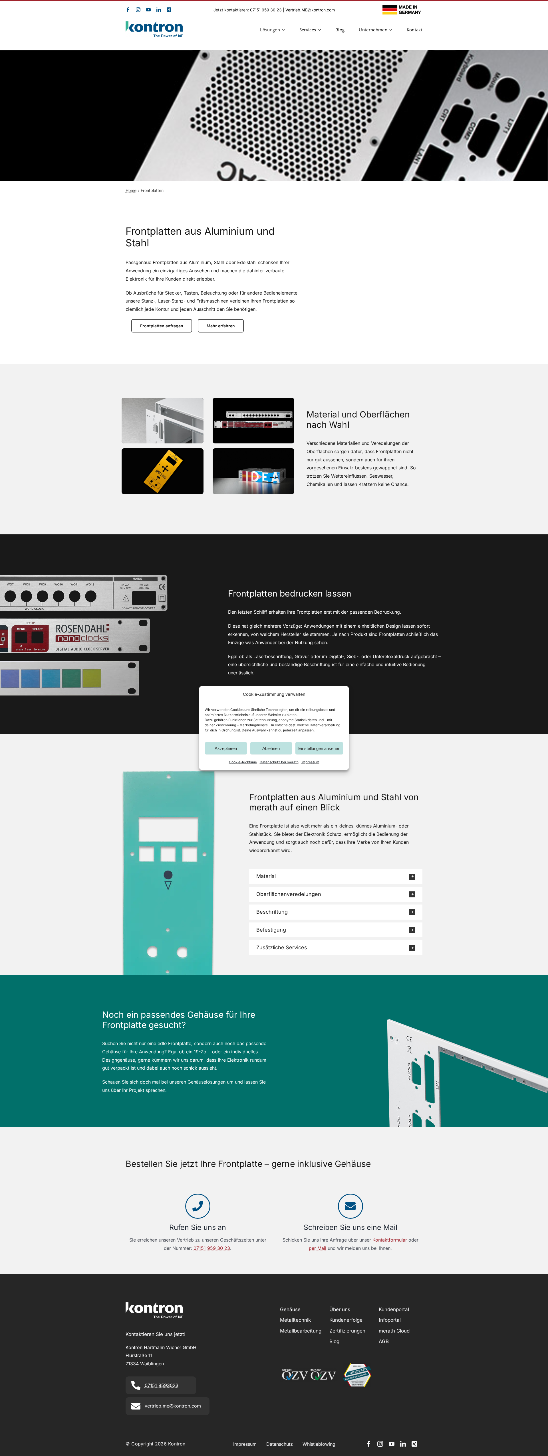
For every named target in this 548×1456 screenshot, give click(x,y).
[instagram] (138, 9)
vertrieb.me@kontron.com (173, 1406)
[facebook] (128, 9)
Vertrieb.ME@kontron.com (310, 9)
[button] (335, 876)
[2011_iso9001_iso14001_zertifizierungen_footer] (308, 1371)
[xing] (169, 9)
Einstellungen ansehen (319, 748)
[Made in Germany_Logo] (402, 7)
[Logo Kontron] (154, 24)
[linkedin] (158, 9)
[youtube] (148, 9)
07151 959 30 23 (266, 9)
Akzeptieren (226, 748)
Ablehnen (271, 748)
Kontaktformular (389, 1240)
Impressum (310, 762)
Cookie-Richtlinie (243, 762)
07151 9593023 (161, 1385)
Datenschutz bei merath (279, 762)
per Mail (317, 1248)
